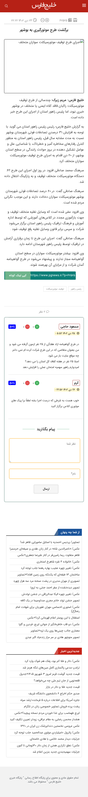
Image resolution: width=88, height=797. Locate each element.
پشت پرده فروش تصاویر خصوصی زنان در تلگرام (52, 706)
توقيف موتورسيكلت (55, 289)
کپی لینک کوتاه (17, 275)
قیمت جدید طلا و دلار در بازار (63, 687)
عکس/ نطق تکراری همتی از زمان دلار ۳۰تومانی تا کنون (48, 745)
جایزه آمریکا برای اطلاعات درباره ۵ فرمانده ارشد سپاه (50, 700)
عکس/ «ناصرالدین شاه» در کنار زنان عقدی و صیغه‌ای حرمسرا (45, 548)
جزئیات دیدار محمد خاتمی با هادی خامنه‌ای (55, 739)
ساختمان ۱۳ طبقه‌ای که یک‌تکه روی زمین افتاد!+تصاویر (48, 574)
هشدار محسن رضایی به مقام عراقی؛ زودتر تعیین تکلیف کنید (45, 719)
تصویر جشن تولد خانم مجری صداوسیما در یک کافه (50, 600)
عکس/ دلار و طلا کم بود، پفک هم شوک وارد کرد (52, 661)
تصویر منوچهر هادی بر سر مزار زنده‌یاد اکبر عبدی (52, 637)
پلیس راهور (76, 289)
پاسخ (12, 326)
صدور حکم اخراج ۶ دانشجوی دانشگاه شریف (54, 693)
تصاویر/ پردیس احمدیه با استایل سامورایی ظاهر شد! (50, 542)
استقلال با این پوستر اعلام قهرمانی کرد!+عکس (53, 617)
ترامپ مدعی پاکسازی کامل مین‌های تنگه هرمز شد (51, 667)
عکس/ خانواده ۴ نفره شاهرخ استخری (58, 561)
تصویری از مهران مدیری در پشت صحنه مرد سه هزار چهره (47, 581)
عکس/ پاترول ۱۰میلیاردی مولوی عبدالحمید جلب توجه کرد (47, 732)
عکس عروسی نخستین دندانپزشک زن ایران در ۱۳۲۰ (50, 726)
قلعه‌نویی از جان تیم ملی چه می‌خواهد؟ (57, 680)
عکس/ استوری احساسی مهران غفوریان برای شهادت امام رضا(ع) (48, 609)
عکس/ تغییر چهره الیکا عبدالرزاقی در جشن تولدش (51, 594)
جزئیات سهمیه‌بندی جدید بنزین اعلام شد (56, 752)
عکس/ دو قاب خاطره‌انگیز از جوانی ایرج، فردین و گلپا (49, 624)
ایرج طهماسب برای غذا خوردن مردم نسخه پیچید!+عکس (47, 713)
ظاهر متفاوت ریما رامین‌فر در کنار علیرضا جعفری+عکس (49, 555)
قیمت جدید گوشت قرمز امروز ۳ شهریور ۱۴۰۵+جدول (49, 674)
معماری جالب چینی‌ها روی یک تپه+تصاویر (55, 630)
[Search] (6, 7)
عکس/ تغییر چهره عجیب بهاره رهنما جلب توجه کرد (50, 568)
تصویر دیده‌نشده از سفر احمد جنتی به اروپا (55, 587)
